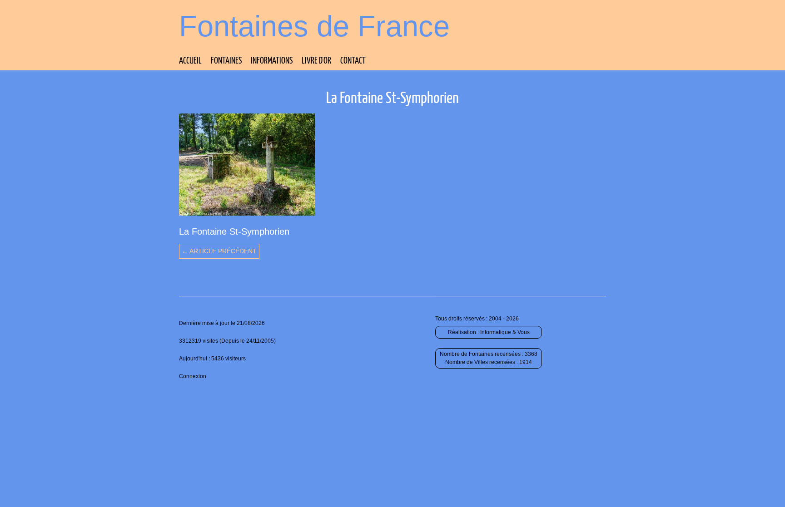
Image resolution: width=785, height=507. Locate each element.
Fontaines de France (314, 26)
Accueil (190, 61)
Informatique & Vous (505, 332)
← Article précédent (219, 251)
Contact (353, 61)
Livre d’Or (316, 61)
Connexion (192, 376)
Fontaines (226, 61)
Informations (272, 61)
